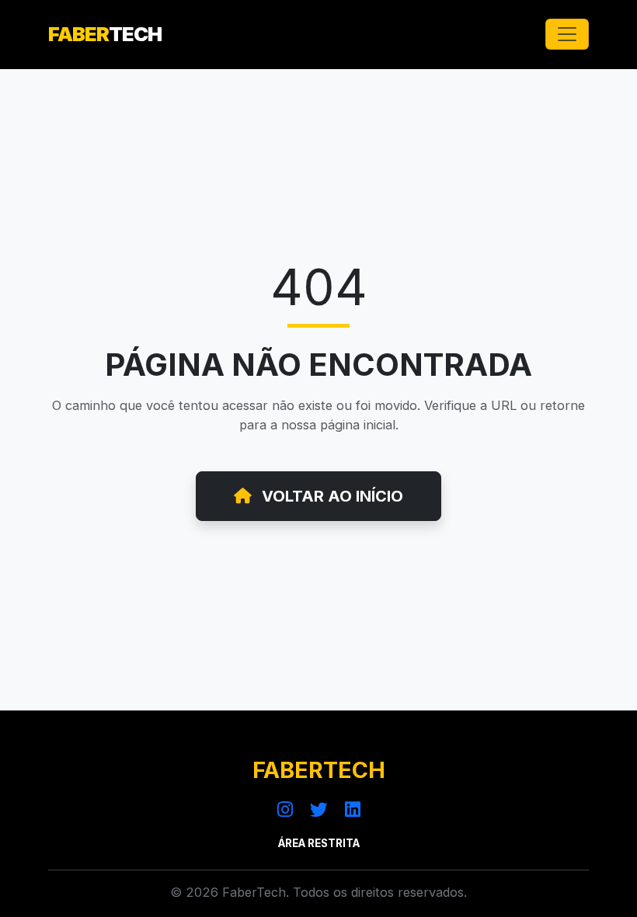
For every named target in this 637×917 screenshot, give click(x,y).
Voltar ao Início (330, 496)
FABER (105, 34)
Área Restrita (319, 843)
